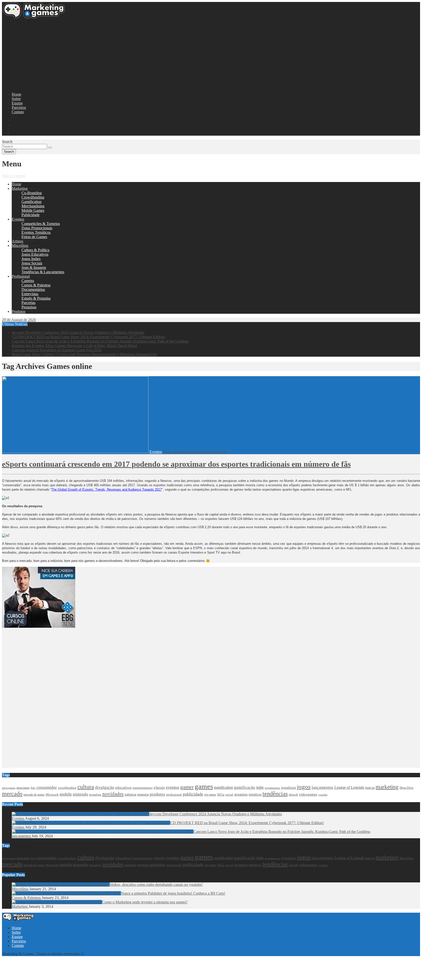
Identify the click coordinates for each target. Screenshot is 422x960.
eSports (159, 787)
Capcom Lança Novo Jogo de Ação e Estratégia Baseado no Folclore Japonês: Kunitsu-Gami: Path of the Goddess (100, 341)
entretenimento (143, 787)
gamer (187, 787)
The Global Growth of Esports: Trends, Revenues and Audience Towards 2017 (106, 489)
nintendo (80, 794)
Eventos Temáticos (36, 232)
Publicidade (30, 215)
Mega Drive (406, 787)
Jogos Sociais (31, 263)
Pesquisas (28, 307)
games (204, 786)
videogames (308, 794)
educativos (123, 787)
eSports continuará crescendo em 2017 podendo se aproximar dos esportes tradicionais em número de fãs (176, 464)
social (229, 794)
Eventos (18, 219)
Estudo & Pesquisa (36, 298)
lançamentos (322, 787)
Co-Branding (31, 193)
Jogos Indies (31, 259)
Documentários (33, 289)
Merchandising (32, 206)
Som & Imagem (33, 267)
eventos (172, 787)
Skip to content (13, 176)
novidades (113, 794)
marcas (370, 787)
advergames (8, 788)
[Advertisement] (148, 54)
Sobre (16, 99)
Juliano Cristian (215, 452)
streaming (241, 794)
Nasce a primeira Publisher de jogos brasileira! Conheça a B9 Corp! (173, 893)
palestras (130, 794)
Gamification (31, 202)
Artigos (17, 241)
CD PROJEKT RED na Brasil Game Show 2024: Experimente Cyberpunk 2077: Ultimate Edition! (88, 337)
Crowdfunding (32, 197)
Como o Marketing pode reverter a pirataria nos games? (145, 902)
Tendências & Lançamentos (42, 272)
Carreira (27, 281)
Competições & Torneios (40, 224)
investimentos (272, 787)
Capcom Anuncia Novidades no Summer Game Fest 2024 (56, 350)
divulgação (104, 787)
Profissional (21, 276)
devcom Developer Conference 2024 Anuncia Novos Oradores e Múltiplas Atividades (78, 332)
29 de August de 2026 (19, 320)
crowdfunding (67, 787)
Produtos (18, 311)
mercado (12, 793)
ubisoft (293, 794)
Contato (18, 112)
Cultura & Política (35, 250)
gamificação (244, 787)
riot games (210, 794)
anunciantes (23, 787)
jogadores (288, 787)
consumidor (46, 787)
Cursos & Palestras (36, 285)
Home (16, 94)
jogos (304, 786)
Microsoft (52, 794)
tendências (275, 793)
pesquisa (143, 794)
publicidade (193, 794)
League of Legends (349, 787)
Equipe (17, 103)
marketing (387, 787)
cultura (85, 787)
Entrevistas (29, 294)
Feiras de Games (34, 237)
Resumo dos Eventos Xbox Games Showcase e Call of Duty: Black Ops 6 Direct (74, 346)
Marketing (20, 188)
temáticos (255, 794)
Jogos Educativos (34, 254)
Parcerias (28, 303)
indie (260, 787)
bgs (33, 787)
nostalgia (95, 794)
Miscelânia (20, 245)
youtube (322, 794)
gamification (223, 787)
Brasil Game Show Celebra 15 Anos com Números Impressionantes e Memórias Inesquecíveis (84, 354)
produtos (157, 794)
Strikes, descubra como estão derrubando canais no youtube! (156, 884)
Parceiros (19, 107)
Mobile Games (32, 210)
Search (7, 142)
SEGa (220, 794)
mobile (66, 794)
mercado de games (34, 794)
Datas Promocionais (36, 228)
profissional (174, 794)
